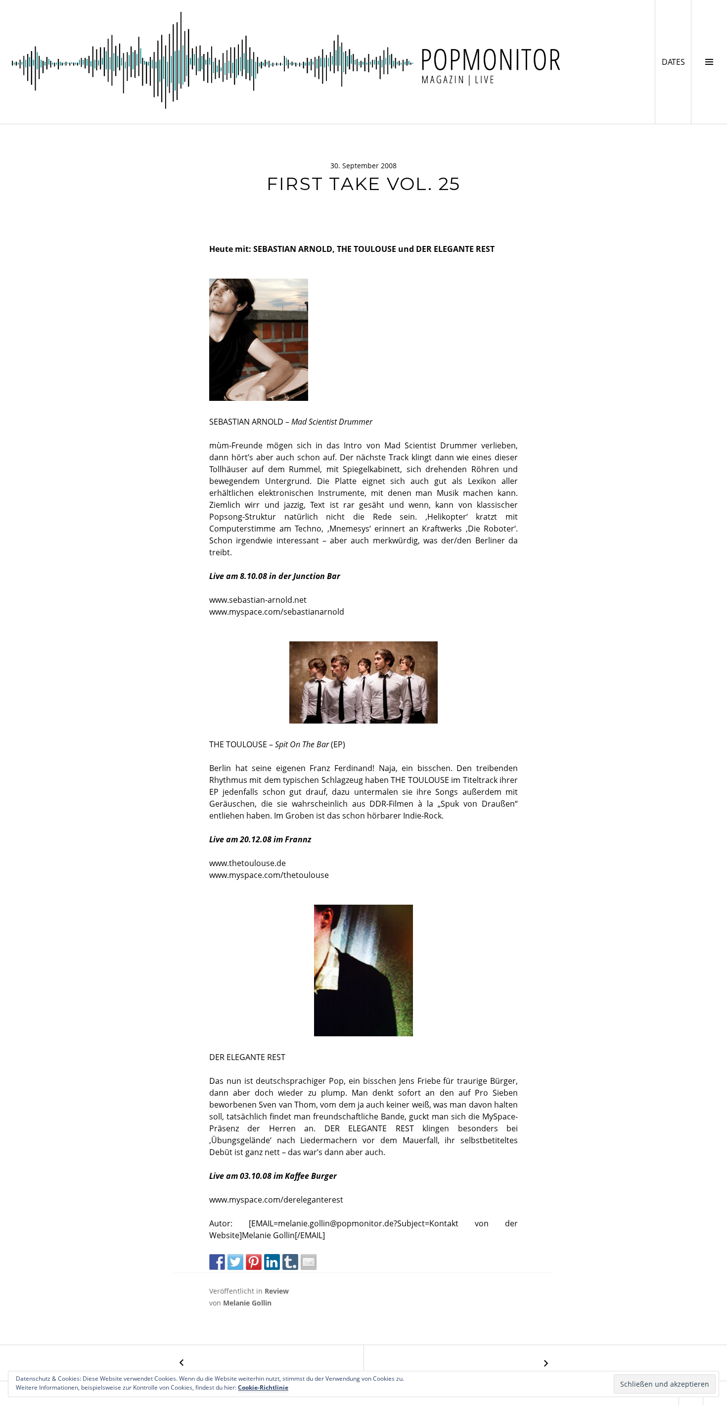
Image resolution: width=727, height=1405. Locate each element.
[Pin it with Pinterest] (254, 1262)
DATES (676, 61)
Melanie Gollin (247, 1303)
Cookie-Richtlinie (263, 1387)
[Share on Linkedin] (272, 1262)
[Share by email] (309, 1262)
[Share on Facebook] (217, 1262)
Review (277, 1291)
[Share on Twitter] (235, 1262)
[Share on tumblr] (290, 1262)
